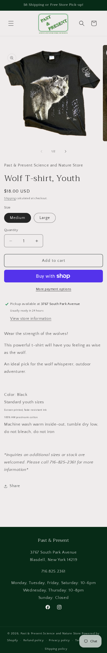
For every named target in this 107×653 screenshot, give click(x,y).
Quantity (11, 230)
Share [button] (15, 486)
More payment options (53, 289)
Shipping (10, 198)
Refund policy (33, 640)
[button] (11, 23)
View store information (30, 318)
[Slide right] (66, 151)
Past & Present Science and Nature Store (51, 633)
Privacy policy (59, 640)
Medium (17, 218)
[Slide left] (41, 151)
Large (45, 218)
